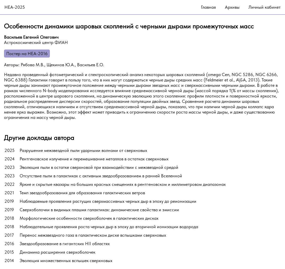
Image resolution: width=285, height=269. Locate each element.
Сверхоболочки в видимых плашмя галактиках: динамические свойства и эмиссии (99, 209)
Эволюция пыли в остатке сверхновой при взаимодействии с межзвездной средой (99, 167)
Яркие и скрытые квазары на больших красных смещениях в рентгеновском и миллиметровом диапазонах (123, 184)
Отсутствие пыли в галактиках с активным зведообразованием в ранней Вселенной (101, 175)
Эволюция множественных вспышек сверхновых (66, 260)
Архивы (232, 7)
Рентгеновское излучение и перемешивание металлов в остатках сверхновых (94, 158)
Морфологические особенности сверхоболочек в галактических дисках (89, 218)
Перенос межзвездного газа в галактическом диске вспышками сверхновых (93, 235)
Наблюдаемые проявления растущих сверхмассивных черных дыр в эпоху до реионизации (108, 201)
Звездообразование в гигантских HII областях (65, 243)
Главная (208, 7)
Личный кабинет (264, 7)
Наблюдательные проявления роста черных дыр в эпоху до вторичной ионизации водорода (109, 226)
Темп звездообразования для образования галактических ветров (82, 192)
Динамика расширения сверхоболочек (57, 252)
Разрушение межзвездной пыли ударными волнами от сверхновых (83, 150)
